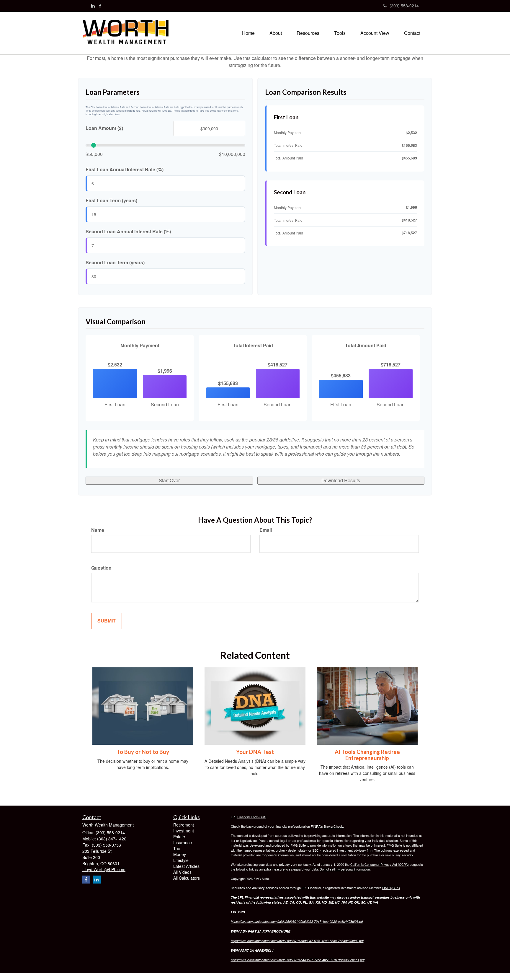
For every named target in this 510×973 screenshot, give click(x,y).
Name (97, 530)
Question (101, 568)
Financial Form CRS (251, 816)
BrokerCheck (333, 826)
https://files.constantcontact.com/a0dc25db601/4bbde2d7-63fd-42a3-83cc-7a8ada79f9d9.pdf (297, 940)
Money (179, 854)
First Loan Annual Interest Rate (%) (125, 169)
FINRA (387, 887)
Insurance (182, 842)
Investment (183, 831)
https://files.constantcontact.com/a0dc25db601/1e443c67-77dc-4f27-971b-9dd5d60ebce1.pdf (297, 960)
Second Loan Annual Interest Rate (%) (128, 231)
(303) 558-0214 (404, 6)
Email (265, 530)
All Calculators (186, 878)
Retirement (183, 825)
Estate (179, 837)
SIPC (396, 887)
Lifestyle (181, 860)
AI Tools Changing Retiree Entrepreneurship (367, 755)
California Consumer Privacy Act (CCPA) (379, 864)
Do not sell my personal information (345, 869)
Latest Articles (186, 866)
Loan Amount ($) (104, 128)
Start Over (169, 480)
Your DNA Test (255, 752)
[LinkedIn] (93, 6)
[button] (275, 33)
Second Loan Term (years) (115, 262)
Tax (176, 848)
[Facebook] (100, 6)
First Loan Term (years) (111, 200)
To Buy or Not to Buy (143, 752)
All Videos (182, 872)
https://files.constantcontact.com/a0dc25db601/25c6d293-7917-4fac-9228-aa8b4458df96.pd (297, 921)
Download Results (340, 480)
